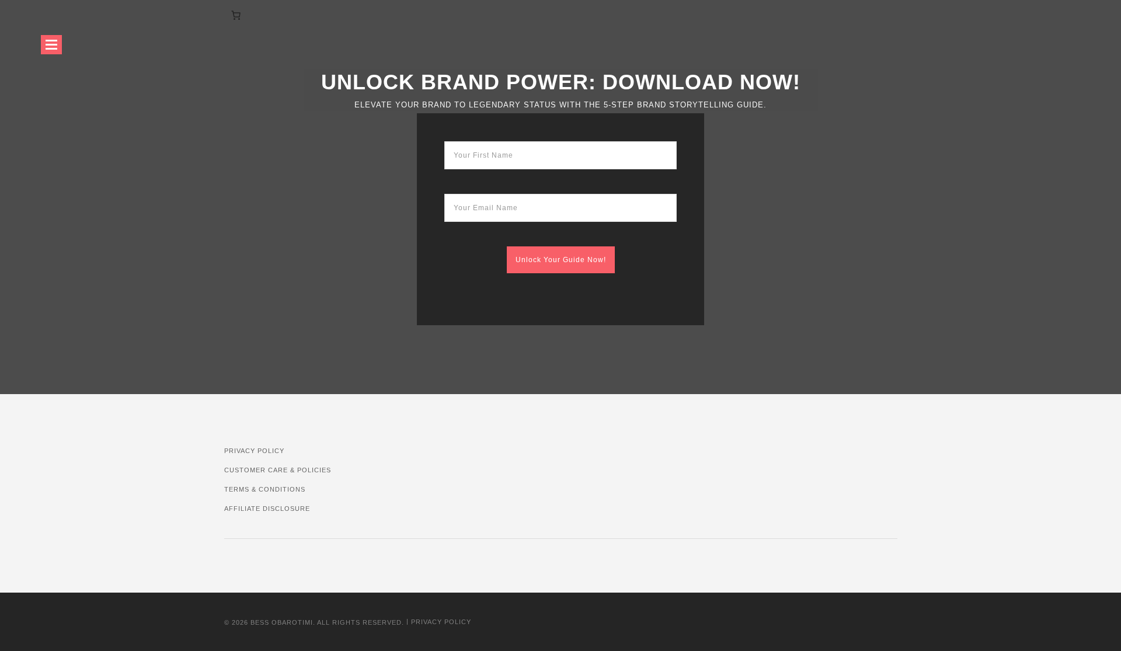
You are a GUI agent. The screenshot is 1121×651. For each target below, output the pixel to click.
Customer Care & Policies (277, 470)
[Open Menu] (51, 44)
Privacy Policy (254, 450)
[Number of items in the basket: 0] (236, 15)
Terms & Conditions (264, 489)
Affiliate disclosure (267, 508)
